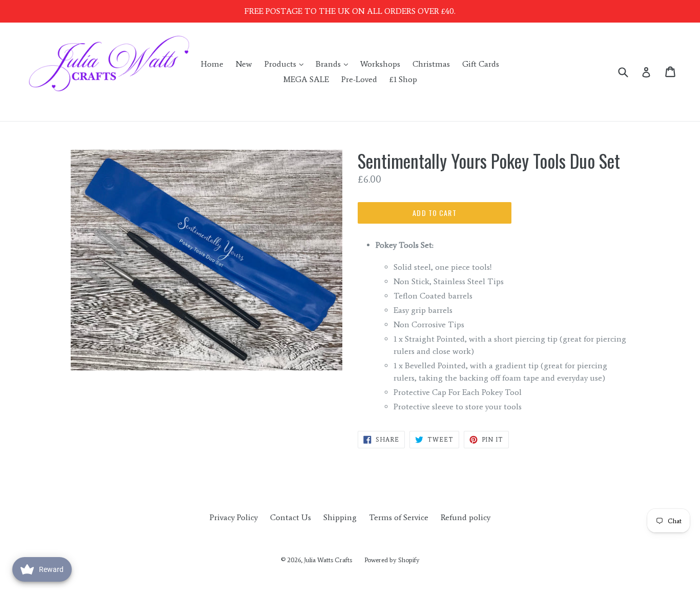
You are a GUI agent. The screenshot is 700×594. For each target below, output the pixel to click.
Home (212, 64)
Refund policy (465, 517)
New (244, 64)
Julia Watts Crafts (328, 560)
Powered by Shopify (392, 560)
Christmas (431, 64)
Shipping (340, 517)
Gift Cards (480, 64)
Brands (334, 63)
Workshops (380, 64)
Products (286, 63)
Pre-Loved (359, 79)
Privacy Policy (234, 517)
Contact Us (290, 517)
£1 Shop (403, 79)
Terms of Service (398, 517)
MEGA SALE (306, 79)
